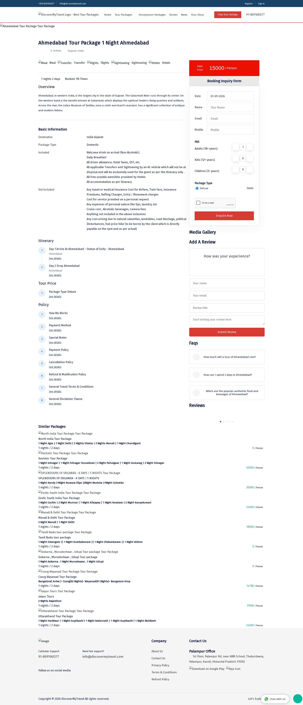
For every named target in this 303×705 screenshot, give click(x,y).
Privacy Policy (160, 665)
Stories (173, 14)
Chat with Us (277, 699)
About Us (157, 651)
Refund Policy (160, 679)
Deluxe (204, 188)
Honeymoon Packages (152, 14)
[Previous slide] (214, 421)
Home (107, 14)
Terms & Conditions (164, 672)
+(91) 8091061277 (46, 3)
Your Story (197, 14)
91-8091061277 (255, 14)
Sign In (261, 3)
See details (55, 258)
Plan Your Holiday (228, 14)
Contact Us (158, 658)
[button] (220, 421)
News (184, 14)
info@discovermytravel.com (73, 3)
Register (249, 3)
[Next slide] (239, 421)
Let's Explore (256, 698)
